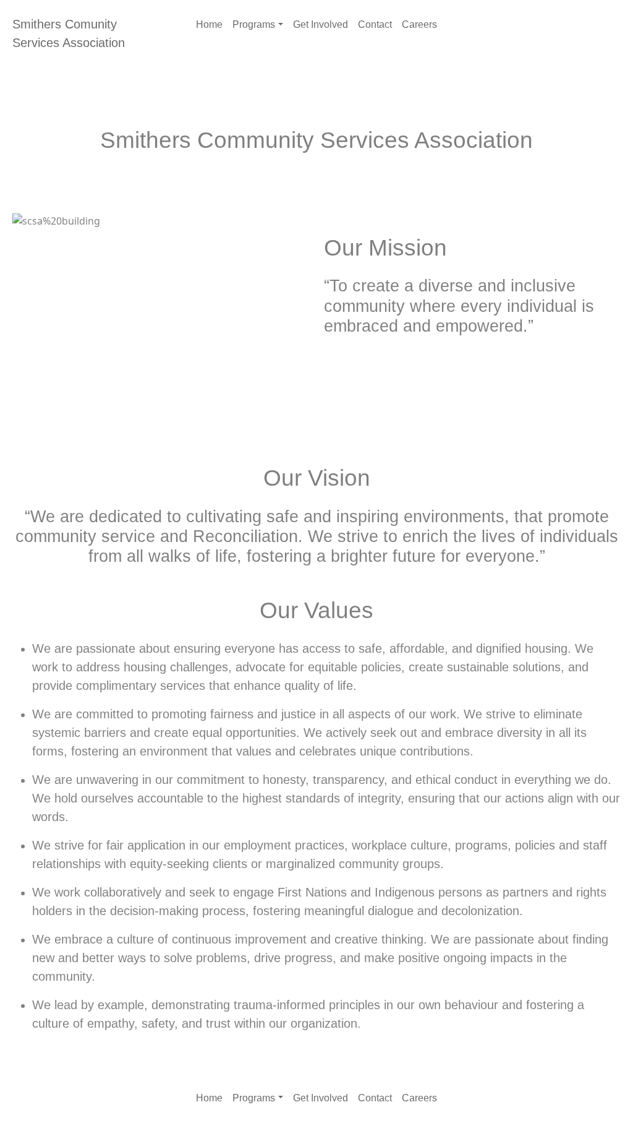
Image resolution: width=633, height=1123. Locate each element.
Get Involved (320, 24)
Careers (419, 24)
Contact (375, 24)
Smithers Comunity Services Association (68, 33)
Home (209, 24)
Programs (253, 24)
